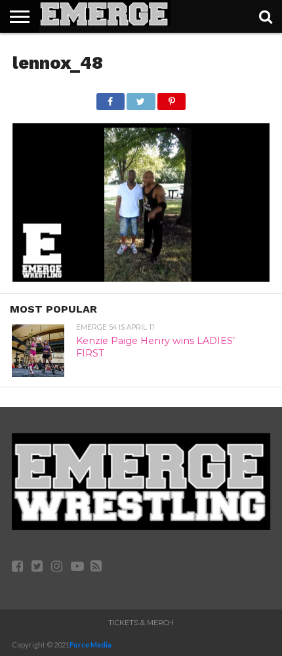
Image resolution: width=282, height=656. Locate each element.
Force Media (90, 644)
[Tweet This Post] (141, 98)
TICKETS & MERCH (141, 622)
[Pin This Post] (171, 98)
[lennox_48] (141, 277)
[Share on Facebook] (110, 98)
